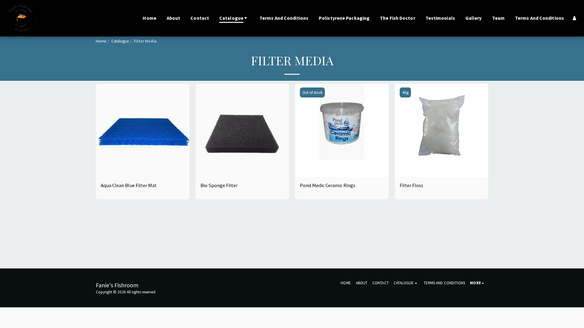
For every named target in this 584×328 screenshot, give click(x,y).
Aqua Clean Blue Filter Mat (129, 185)
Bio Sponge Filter (219, 185)
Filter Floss (411, 185)
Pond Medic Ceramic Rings (327, 185)
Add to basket (146, 170)
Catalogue (120, 41)
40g (405, 92)
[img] (142, 130)
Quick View (142, 158)
